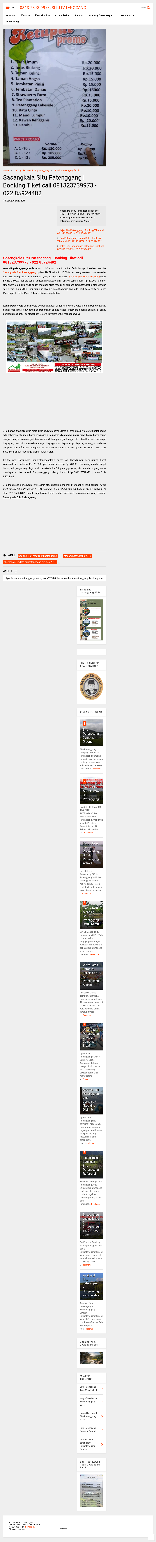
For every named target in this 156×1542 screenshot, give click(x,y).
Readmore (97, 769)
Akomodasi (61, 15)
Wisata (24, 15)
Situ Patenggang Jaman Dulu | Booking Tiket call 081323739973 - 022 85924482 (79, 240)
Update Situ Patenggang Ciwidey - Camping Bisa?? (91, 1037)
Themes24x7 (29, 1527)
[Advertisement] (28, 227)
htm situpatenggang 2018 (66, 170)
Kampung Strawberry (99, 15)
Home (11, 15)
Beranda (63, 1529)
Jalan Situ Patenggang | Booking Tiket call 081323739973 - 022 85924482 (80, 248)
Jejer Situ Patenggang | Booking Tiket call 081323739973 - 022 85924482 (80, 232)
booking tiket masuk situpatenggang (31, 170)
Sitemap (78, 15)
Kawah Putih (41, 15)
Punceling (13, 21)
